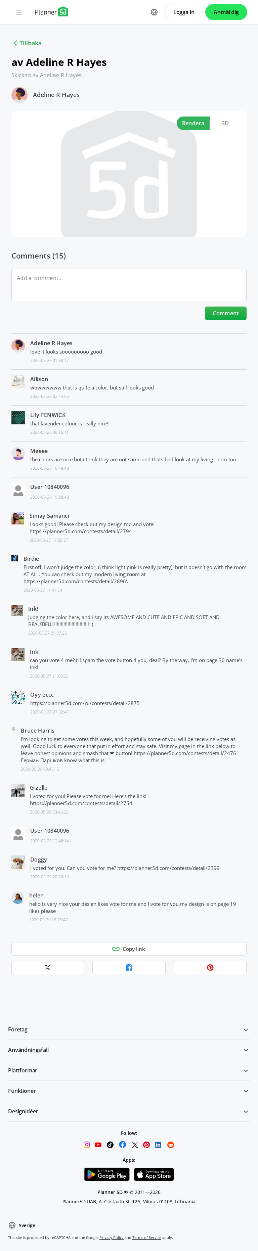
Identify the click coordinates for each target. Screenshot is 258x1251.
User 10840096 (49, 487)
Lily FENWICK (48, 415)
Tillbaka (30, 43)
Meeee (39, 451)
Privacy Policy (111, 1237)
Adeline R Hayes (56, 95)
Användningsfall (28, 1050)
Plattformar (22, 1070)
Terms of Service (146, 1237)
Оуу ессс (42, 694)
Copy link (134, 948)
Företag (18, 1029)
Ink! (33, 608)
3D (225, 123)
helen (36, 895)
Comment (226, 313)
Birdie (31, 558)
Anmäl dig (226, 12)
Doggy (38, 859)
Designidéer (23, 1111)
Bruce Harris (37, 730)
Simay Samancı (49, 515)
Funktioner (22, 1091)
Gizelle (38, 787)
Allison (39, 379)
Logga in (184, 12)
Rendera (193, 123)
